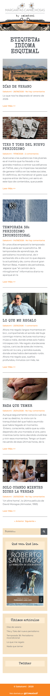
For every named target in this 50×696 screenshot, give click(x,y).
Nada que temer (17, 406)
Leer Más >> (9, 106)
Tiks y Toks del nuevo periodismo (23, 631)
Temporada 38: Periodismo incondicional (16, 232)
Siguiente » (30, 521)
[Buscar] (44, 531)
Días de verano (17, 87)
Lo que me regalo (19, 321)
